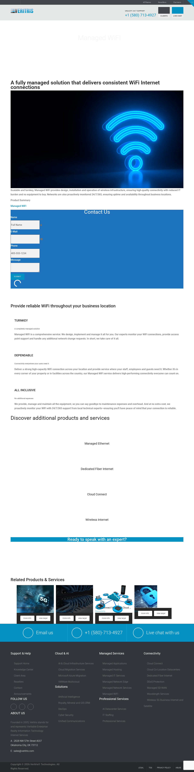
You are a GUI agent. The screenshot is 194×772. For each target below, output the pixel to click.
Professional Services (114, 721)
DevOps (62, 709)
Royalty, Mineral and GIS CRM (74, 702)
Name (14, 217)
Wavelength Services (158, 693)
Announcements (22, 693)
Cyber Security (66, 715)
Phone (14, 245)
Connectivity (22, 611)
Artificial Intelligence (69, 696)
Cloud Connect (97, 494)
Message (16, 259)
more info (27, 618)
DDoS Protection (155, 681)
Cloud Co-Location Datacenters (163, 669)
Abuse (178, 768)
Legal (141, 768)
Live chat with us (162, 632)
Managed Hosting (112, 669)
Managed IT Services (114, 675)
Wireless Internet (97, 520)
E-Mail (14, 231)
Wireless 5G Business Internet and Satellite (163, 703)
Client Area (19, 675)
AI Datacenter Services (114, 709)
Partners (177, 2)
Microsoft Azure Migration (72, 675)
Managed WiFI (18, 206)
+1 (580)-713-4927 (104, 632)
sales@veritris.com (24, 750)
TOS (150, 768)
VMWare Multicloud (68, 681)
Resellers (162, 2)
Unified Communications (71, 721)
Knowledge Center (23, 669)
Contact (18, 687)
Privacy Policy (164, 768)
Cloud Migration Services (71, 669)
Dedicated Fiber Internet (97, 469)
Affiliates (147, 2)
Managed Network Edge (115, 681)
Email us (44, 632)
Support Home (21, 663)
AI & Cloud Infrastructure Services (76, 663)
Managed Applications (115, 663)
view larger (43, 618)
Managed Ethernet (97, 443)
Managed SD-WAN (157, 687)
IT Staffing (108, 715)
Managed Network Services (117, 687)
